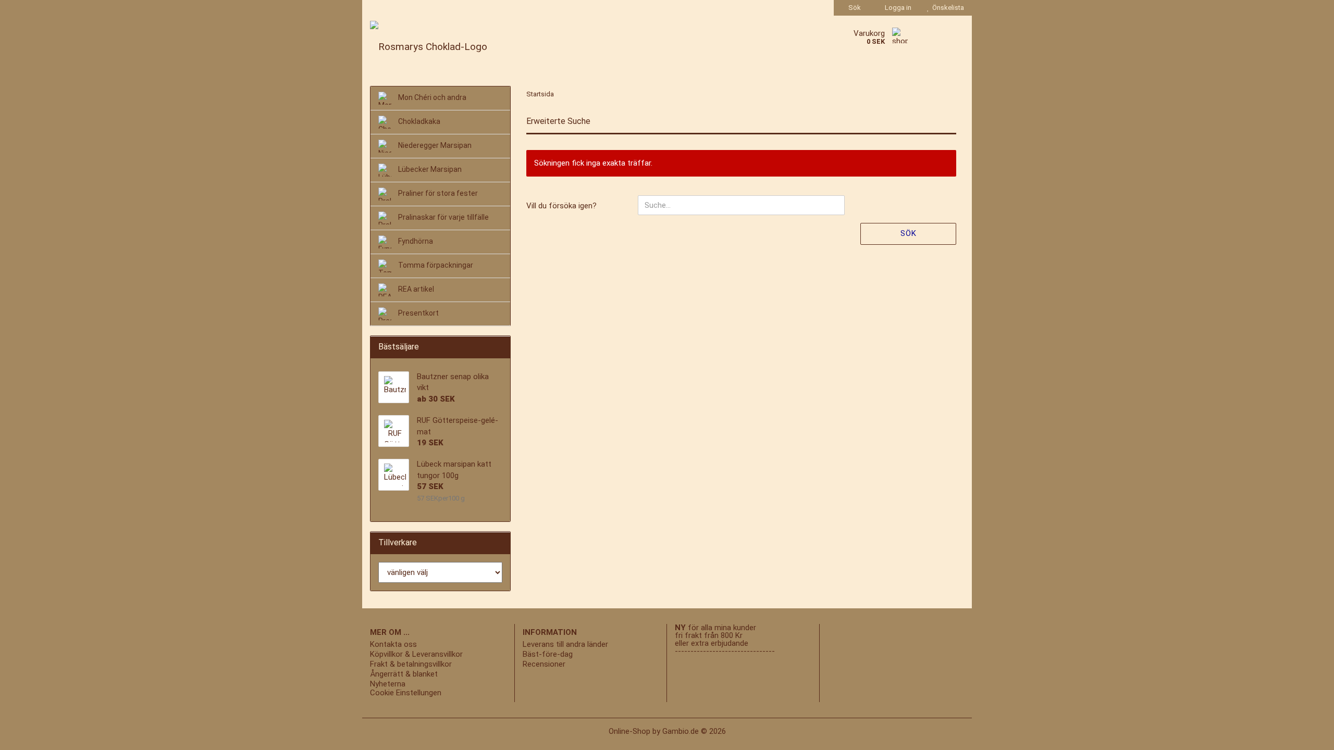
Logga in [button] (896, 7)
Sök (908, 233)
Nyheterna (387, 684)
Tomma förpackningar (435, 265)
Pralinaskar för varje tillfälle (443, 217)
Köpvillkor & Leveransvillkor (416, 654)
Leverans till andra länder (565, 644)
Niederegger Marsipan (434, 145)
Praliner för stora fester (437, 193)
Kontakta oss (393, 644)
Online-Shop (629, 731)
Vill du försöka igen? (561, 205)
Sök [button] (854, 7)
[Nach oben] (28, 734)
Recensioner (544, 664)
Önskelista (946, 7)
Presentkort (418, 313)
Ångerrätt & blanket (404, 674)
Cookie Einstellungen (405, 693)
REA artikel (415, 289)
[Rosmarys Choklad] (464, 47)
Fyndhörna (415, 241)
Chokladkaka (418, 121)
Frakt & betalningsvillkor (411, 664)
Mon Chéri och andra (431, 97)
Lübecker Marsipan (429, 169)
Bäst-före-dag (548, 654)
